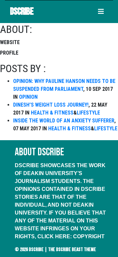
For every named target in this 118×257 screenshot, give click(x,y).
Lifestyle (88, 113)
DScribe (21, 11)
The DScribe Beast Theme (72, 249)
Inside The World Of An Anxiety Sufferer (63, 120)
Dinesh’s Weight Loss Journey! (50, 105)
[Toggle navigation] (101, 11)
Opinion (28, 97)
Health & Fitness (52, 113)
